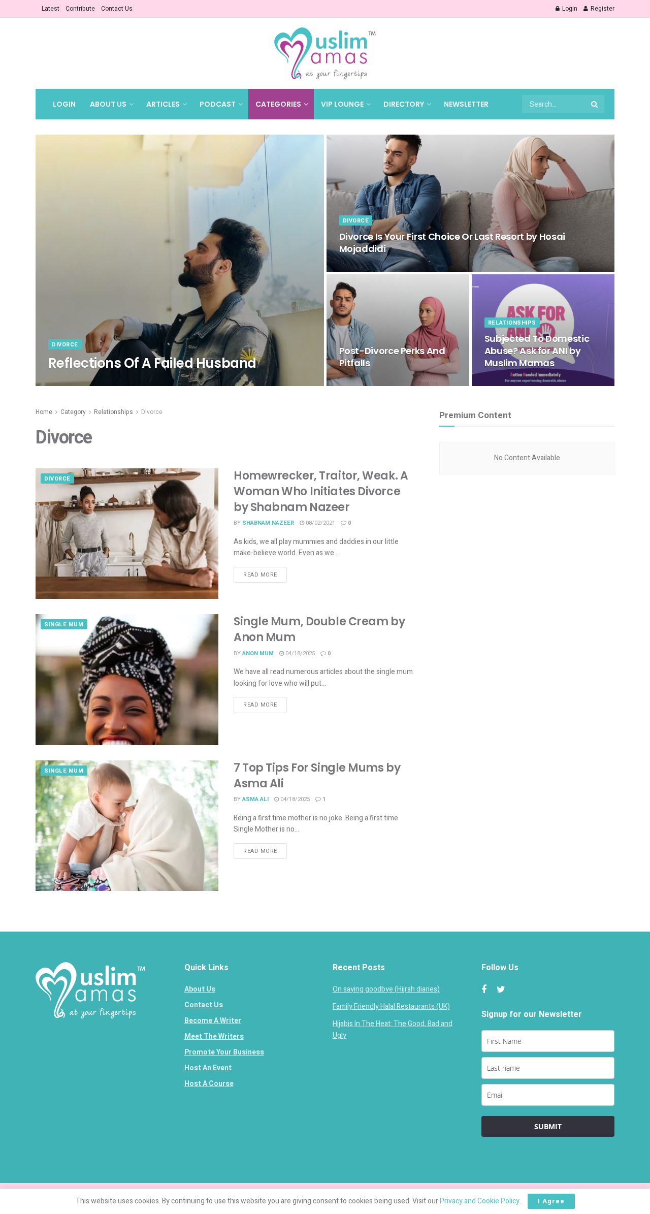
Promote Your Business (224, 1052)
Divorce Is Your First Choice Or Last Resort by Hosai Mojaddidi (452, 242)
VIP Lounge (342, 104)
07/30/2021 (504, 382)
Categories (278, 104)
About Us (108, 104)
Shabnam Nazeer (268, 523)
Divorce (65, 344)
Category (73, 412)
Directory (403, 104)
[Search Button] (595, 104)
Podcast (218, 104)
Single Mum (64, 624)
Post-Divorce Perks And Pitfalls (392, 356)
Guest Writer (78, 382)
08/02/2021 (319, 523)
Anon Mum (258, 653)
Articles (163, 104)
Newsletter (466, 104)
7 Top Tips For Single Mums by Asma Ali (317, 775)
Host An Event (208, 1068)
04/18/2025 (124, 382)
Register (601, 8)
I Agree (551, 1201)
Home (44, 412)
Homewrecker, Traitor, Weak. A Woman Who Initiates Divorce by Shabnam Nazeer (321, 491)
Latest (50, 8)
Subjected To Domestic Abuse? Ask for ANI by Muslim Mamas (536, 351)
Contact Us (117, 8)
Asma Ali (255, 799)
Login (569, 8)
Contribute (80, 8)
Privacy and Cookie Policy (479, 1201)
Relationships (512, 322)
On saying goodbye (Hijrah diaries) (386, 989)
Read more (260, 574)
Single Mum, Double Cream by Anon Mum (319, 629)
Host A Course (209, 1083)
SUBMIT (548, 1126)
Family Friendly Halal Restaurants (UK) (391, 1006)
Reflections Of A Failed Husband (152, 363)
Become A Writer (212, 1020)
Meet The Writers (214, 1036)
